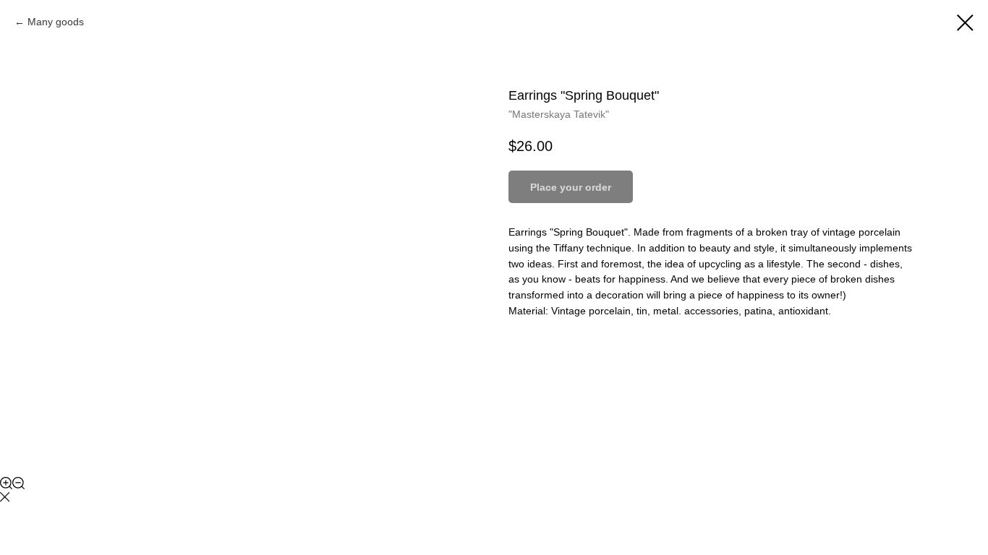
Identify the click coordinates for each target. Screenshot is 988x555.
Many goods (55, 21)
